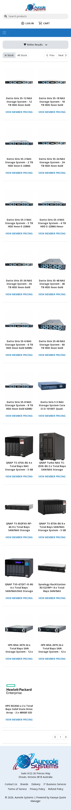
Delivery (35, 784)
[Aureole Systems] (35, 7)
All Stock (22, 55)
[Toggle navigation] (4, 33)
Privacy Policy (37, 789)
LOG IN (30, 23)
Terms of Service (17, 789)
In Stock (9, 55)
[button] (60, 737)
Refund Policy (55, 789)
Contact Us (11, 784)
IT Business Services (54, 784)
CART (46, 23)
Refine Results (34, 44)
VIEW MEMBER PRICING (19, 112)
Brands (24, 784)
